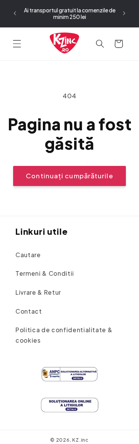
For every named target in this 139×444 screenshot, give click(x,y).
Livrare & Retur (38, 292)
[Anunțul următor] (124, 13)
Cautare (28, 254)
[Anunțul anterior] (15, 13)
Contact (28, 311)
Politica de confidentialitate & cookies (63, 335)
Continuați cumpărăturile (69, 176)
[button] (17, 43)
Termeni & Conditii (44, 273)
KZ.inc (80, 440)
